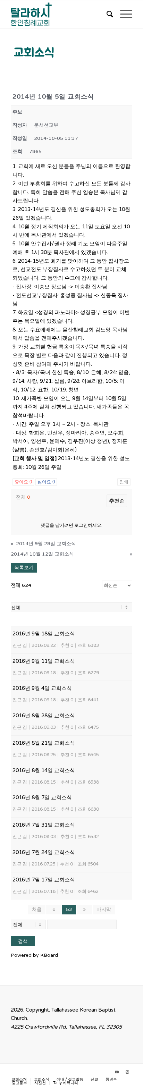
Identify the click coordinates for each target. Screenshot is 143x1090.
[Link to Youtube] (116, 1072)
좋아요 (23, 481)
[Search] (106, 14)
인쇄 (123, 481)
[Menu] (122, 14)
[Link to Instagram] (127, 1072)
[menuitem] (106, 14)
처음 (37, 909)
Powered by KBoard (34, 955)
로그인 (81, 525)
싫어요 (46, 481)
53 (69, 909)
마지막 (103, 909)
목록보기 (24, 568)
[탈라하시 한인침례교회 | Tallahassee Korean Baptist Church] (59, 14)
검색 (23, 941)
